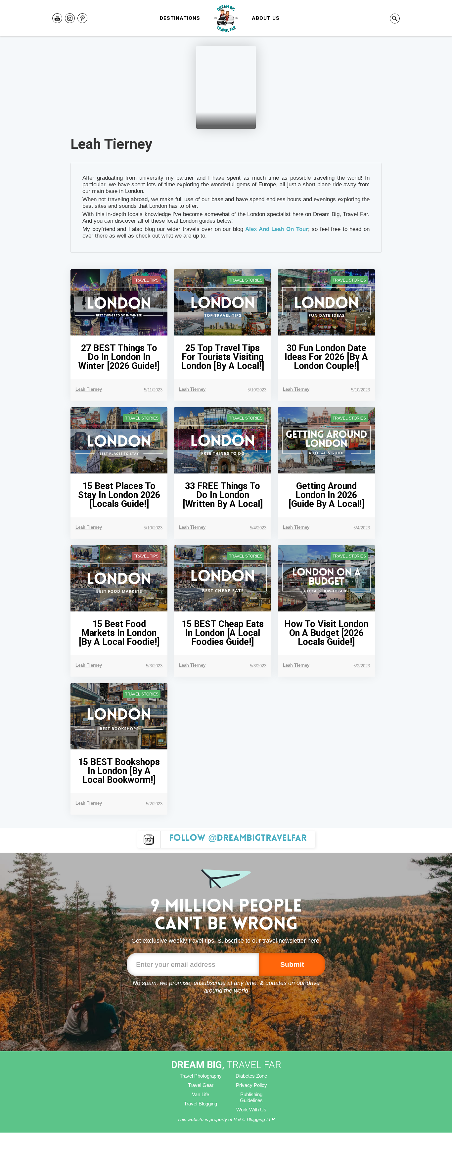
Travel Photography (201, 1076)
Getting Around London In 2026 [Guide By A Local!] (326, 495)
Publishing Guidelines (251, 1097)
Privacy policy (251, 1085)
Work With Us (251, 1109)
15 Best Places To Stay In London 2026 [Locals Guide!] (119, 495)
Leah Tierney (88, 389)
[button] (180, 18)
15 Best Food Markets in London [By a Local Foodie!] (119, 633)
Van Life (200, 1094)
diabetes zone (251, 1076)
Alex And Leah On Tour (276, 229)
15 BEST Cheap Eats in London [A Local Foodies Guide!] (223, 633)
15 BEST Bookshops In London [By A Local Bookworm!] (119, 771)
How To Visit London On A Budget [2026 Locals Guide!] (326, 633)
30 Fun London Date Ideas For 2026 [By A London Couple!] (326, 357)
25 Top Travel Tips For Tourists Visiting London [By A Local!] (222, 357)
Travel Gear (200, 1085)
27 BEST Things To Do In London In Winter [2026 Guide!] (118, 357)
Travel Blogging (200, 1103)
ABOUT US (266, 18)
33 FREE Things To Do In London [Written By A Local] (223, 495)
